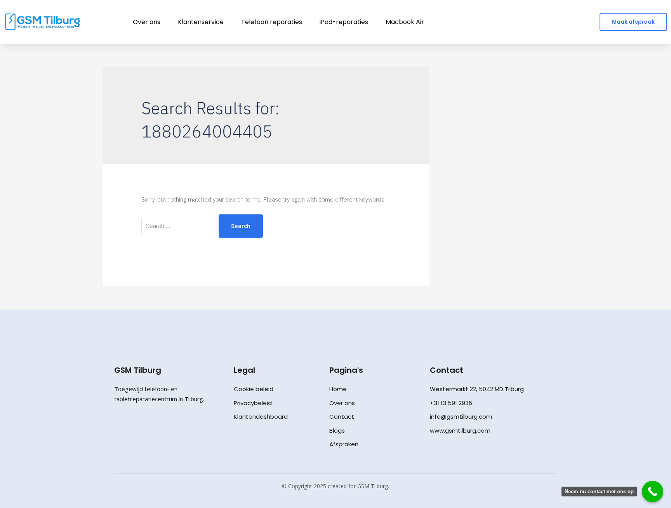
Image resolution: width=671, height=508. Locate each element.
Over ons (146, 21)
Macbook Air (405, 21)
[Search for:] (180, 226)
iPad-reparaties (344, 21)
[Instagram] (134, 426)
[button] (633, 22)
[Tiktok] (151, 426)
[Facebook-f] (118, 426)
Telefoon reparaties (271, 21)
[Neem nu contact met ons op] (652, 491)
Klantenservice (201, 21)
